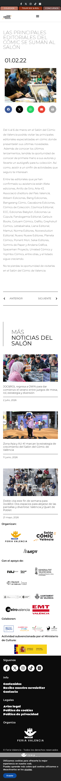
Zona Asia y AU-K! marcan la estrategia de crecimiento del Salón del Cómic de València (29, 446)
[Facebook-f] (21, 4)
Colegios (9, 8)
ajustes (28, 769)
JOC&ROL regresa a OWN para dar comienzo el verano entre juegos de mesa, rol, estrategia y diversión (30, 389)
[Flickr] (40, 4)
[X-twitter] (26, 4)
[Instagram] (30, 4)
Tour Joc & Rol (30, 8)
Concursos (51, 8)
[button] (8, 109)
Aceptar (9, 775)
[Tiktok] (35, 4)
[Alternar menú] (37, 16)
